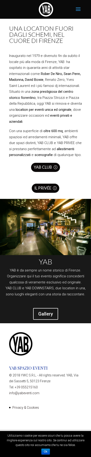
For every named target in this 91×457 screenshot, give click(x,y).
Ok (45, 451)
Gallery (45, 314)
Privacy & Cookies (25, 407)
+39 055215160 (26, 387)
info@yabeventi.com (24, 393)
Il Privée (42, 188)
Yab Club (43, 167)
